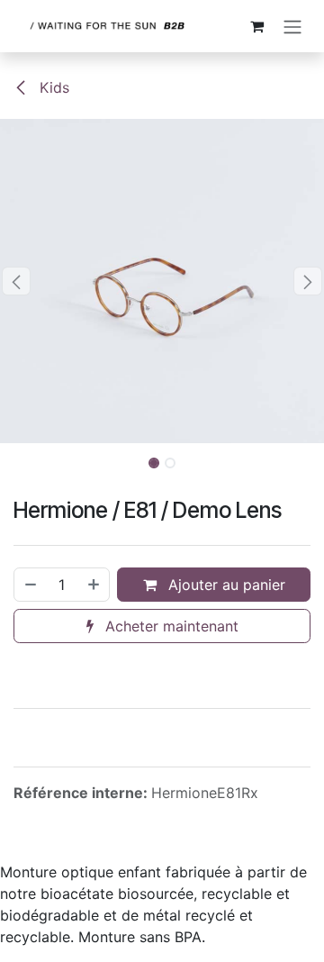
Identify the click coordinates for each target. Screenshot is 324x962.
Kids (52, 87)
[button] (16, 281)
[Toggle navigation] (292, 26)
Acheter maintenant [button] (169, 626)
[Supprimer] (29, 584)
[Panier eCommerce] (256, 26)
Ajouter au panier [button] (224, 585)
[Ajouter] (94, 584)
